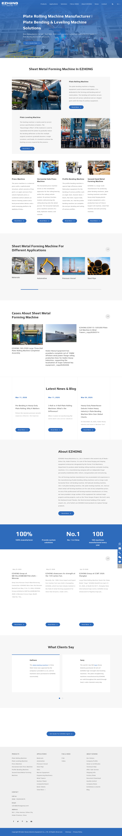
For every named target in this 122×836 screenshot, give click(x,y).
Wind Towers (41, 778)
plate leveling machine (40, 665)
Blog (88, 790)
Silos (38, 769)
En (118, 4)
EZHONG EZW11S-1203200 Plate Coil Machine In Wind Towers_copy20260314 (93, 329)
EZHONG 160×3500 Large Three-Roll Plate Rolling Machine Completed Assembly (27, 350)
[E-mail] (120, 548)
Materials (16, 277)
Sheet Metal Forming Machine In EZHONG (61, 69)
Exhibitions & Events (93, 787)
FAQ (63, 758)
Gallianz (33, 660)
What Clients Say (61, 647)
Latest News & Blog (61, 389)
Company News (92, 784)
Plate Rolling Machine (78, 82)
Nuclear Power (42, 781)
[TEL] (120, 553)
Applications (53, 4)
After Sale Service (93, 769)
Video (63, 761)
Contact (104, 4)
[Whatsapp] (120, 544)
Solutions (64, 4)
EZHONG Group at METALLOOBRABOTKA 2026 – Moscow (24, 575)
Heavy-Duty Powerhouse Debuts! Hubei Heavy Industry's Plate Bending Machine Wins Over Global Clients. (92, 411)
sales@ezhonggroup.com (20, 804)
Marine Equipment (43, 772)
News (97, 4)
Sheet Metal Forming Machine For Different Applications (38, 248)
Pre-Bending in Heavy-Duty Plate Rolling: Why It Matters (27, 406)
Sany (82, 660)
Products (44, 4)
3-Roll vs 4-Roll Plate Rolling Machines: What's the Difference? (60, 408)
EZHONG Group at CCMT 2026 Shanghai (91, 574)
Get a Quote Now (32, 43)
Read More (75, 107)
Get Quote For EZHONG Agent (60, 734)
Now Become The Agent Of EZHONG (61, 721)
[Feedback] (120, 561)
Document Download (94, 778)
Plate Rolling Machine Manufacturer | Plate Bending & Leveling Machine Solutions (57, 22)
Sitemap (68, 832)
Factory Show (91, 775)
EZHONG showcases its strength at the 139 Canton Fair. (60, 574)
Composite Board (42, 784)
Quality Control (92, 781)
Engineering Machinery (44, 775)
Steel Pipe (92, 278)
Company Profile (92, 761)
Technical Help (91, 767)
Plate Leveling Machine (30, 117)
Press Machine (18, 179)
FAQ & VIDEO (74, 4)
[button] (107, 249)
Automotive (42, 278)
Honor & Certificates (93, 764)
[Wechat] (120, 557)
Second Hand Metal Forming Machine (96, 180)
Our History (90, 758)
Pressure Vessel (69, 278)
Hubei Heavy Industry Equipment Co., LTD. (34, 832)
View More (41, 790)
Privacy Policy (77, 832)
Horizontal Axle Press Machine (46, 180)
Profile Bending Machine (73, 179)
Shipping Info (91, 772)
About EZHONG (87, 4)
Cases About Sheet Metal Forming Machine (31, 315)
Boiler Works (41, 787)
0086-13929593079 (18, 797)
